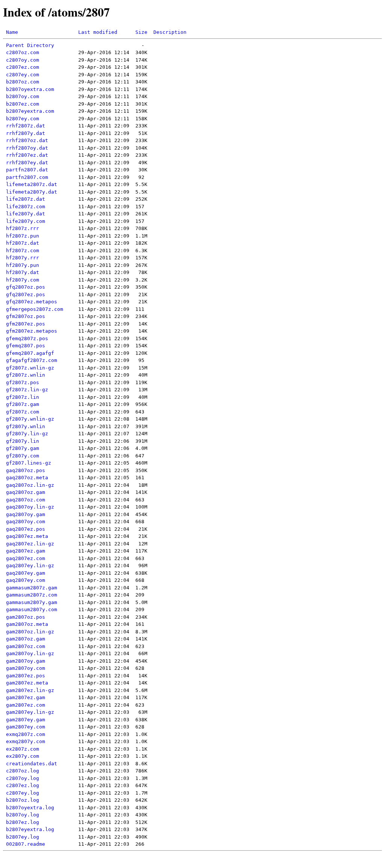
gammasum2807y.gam (31, 602)
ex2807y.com (22, 756)
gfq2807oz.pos (25, 287)
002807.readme (25, 844)
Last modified (97, 32)
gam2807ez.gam (25, 697)
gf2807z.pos (22, 382)
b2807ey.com (22, 118)
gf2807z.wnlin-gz (30, 368)
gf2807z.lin (22, 397)
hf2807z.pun (22, 236)
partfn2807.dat (27, 170)
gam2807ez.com (25, 705)
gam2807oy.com (25, 668)
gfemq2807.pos (25, 345)
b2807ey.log (22, 837)
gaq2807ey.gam (25, 573)
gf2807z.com (22, 412)
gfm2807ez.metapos (31, 331)
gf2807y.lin (22, 441)
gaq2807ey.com (25, 580)
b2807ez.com (22, 104)
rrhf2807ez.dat (27, 155)
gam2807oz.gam (25, 639)
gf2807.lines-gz (28, 463)
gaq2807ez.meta (27, 536)
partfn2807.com (27, 177)
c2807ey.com (22, 74)
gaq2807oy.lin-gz (30, 507)
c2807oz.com (22, 52)
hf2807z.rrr (22, 228)
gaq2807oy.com (25, 521)
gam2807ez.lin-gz (30, 690)
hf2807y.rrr (22, 257)
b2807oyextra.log (30, 807)
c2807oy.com (22, 60)
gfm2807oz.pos (25, 316)
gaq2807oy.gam (25, 514)
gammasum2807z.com (31, 595)
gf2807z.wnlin (25, 375)
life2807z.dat (25, 199)
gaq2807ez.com (25, 558)
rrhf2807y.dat (25, 133)
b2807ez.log (22, 822)
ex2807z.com (22, 749)
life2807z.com (25, 206)
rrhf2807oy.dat (27, 148)
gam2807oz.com (25, 646)
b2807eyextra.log (30, 829)
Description (169, 32)
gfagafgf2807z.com (31, 360)
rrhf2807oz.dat (27, 140)
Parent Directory (30, 45)
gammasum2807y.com (31, 609)
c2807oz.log (22, 771)
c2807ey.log (22, 793)
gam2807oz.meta (27, 624)
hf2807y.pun (22, 265)
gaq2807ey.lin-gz (30, 565)
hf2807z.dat (22, 243)
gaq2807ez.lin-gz (30, 544)
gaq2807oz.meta (27, 477)
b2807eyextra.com (30, 111)
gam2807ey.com (25, 727)
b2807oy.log (22, 815)
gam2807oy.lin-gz (30, 653)
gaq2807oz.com (25, 500)
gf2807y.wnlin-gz (30, 419)
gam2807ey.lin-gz (30, 712)
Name (12, 32)
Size (141, 32)
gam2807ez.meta (27, 683)
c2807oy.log (22, 778)
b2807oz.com (22, 82)
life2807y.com (25, 221)
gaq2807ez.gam (25, 551)
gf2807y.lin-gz (27, 433)
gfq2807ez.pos (25, 294)
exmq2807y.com (25, 741)
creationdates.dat (31, 763)
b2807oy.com (22, 96)
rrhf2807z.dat (25, 126)
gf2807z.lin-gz (27, 389)
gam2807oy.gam (25, 661)
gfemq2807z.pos (27, 338)
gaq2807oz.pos (25, 470)
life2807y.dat (25, 214)
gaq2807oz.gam (25, 492)
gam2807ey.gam (25, 719)
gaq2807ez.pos (25, 529)
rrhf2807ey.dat (27, 162)
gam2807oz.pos (25, 617)
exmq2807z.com (25, 734)
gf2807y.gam (22, 448)
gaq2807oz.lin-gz (30, 485)
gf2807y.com (22, 456)
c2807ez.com (22, 67)
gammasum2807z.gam (31, 588)
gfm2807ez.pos (25, 324)
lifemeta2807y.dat (31, 192)
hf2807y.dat (22, 272)
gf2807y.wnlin (25, 426)
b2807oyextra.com (30, 89)
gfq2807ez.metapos (31, 301)
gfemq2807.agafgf (30, 353)
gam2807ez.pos (25, 675)
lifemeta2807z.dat (31, 184)
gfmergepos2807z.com (34, 309)
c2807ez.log (22, 785)
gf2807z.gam (22, 404)
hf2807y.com (22, 280)
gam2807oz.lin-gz (30, 631)
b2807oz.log (22, 800)
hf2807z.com (22, 250)
